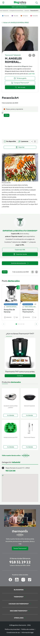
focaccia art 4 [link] (34, 10)
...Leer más (31, 74)
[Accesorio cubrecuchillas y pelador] (10, 396)
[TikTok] (30, 579)
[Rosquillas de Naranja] (11, 294)
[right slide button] (36, 324)
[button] (36, 2)
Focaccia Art (6, 182)
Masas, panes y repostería (11, 304)
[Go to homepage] (20, 3)
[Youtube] (17, 579)
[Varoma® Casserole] (29, 396)
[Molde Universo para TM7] (10, 427)
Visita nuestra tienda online (19, 7)
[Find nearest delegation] (3, 2)
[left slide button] (4, 324)
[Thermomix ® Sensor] (29, 427)
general (27, 10)
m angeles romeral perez (16, 10)
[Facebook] (10, 579)
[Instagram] (23, 579)
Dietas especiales (27, 304)
